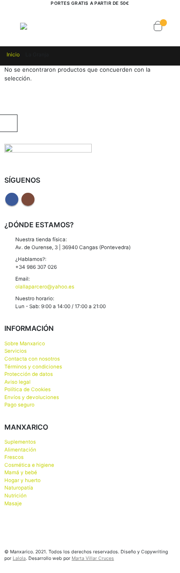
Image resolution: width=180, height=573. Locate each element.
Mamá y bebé (20, 472)
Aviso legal (17, 382)
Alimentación (20, 450)
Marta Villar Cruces (93, 558)
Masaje (13, 503)
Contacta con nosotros (32, 359)
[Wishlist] (139, 26)
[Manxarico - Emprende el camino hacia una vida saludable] (37, 26)
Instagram (28, 199)
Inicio (13, 54)
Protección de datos (28, 374)
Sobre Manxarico (24, 343)
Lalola (19, 558)
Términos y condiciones (33, 367)
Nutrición (15, 496)
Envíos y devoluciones (31, 397)
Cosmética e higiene (29, 465)
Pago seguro (19, 405)
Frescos (14, 457)
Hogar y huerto (22, 480)
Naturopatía (18, 488)
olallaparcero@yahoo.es (44, 287)
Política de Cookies (27, 389)
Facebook (11, 199)
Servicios (15, 351)
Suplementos (20, 442)
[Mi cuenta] (123, 26)
